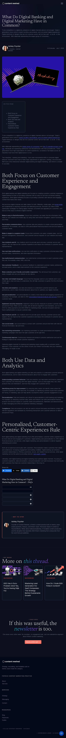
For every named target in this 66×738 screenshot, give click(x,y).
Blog (3, 715)
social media (58, 204)
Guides (4, 720)
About (4, 681)
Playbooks (5, 717)
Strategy (4, 696)
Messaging (5, 699)
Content (4, 703)
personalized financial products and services (43, 297)
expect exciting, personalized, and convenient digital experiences (39, 137)
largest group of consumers (31, 146)
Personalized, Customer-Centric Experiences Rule (13, 126)
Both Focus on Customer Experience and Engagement (14, 115)
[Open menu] (62, 3)
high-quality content (39, 454)
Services (4, 683)
